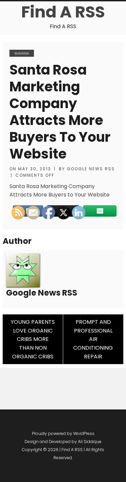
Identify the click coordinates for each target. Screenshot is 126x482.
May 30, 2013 (34, 169)
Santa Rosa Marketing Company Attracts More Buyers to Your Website (60, 111)
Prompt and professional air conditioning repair (93, 339)
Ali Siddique (89, 441)
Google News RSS (91, 169)
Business (21, 53)
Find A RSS (63, 12)
